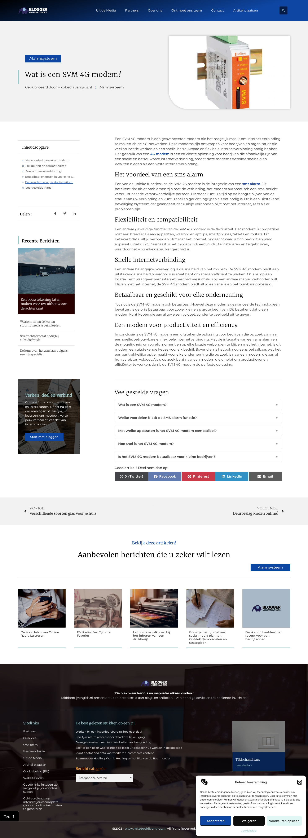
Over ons (155, 10)
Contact (217, 10)
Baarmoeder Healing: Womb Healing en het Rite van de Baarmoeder (123, 758)
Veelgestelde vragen (39, 187)
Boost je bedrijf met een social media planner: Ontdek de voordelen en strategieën (208, 637)
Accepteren (216, 821)
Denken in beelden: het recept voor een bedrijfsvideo (263, 635)
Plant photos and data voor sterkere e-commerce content (115, 753)
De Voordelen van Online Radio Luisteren (40, 634)
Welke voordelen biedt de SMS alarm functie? (198, 418)
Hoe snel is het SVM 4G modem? (198, 444)
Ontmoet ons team (186, 10)
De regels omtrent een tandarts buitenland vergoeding (113, 742)
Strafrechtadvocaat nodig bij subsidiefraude (39, 338)
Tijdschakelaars (248, 760)
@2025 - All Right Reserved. (154, 828)
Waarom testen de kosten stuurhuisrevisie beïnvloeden (40, 323)
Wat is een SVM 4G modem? (198, 405)
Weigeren (249, 821)
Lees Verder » (244, 765)
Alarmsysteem (43, 58)
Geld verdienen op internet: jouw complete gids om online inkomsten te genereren (42, 804)
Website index (33, 778)
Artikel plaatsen (245, 10)
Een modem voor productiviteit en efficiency (50, 182)
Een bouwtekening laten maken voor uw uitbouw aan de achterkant (44, 303)
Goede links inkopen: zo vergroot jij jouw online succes (40, 788)
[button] (300, 782)
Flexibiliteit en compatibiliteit (46, 165)
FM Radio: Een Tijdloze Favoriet (94, 634)
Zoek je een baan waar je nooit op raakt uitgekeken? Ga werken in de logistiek (129, 747)
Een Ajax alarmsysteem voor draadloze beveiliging (110, 737)
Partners (132, 10)
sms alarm (251, 184)
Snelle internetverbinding (43, 171)
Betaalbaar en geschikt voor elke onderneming (50, 176)
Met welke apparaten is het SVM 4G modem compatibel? (198, 431)
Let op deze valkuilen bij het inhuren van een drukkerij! (151, 635)
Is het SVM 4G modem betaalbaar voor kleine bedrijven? (198, 457)
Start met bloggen (44, 437)
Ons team (30, 745)
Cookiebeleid (248, 830)
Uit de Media (106, 10)
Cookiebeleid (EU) (36, 771)
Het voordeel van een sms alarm (48, 160)
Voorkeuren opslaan (284, 821)
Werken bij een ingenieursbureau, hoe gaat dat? (109, 731)
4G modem (160, 154)
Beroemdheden (34, 751)
